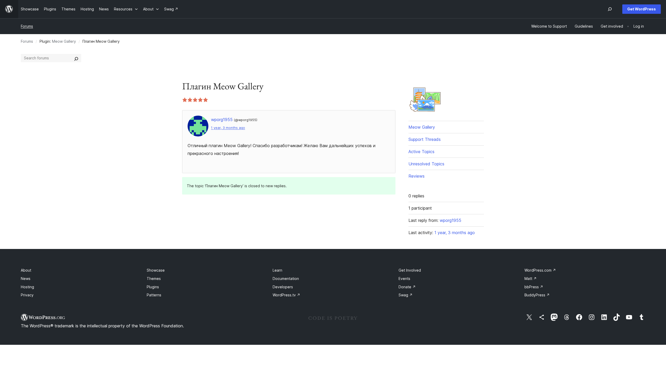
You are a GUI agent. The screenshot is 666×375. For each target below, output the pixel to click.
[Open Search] (610, 9)
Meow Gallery (64, 41)
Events (404, 278)
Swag (406, 295)
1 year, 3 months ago (228, 128)
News (25, 278)
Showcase (156, 270)
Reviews (416, 176)
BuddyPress (537, 295)
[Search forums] (76, 58)
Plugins (153, 287)
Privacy (27, 295)
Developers (283, 287)
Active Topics (421, 151)
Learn (277, 270)
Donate (407, 287)
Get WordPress (641, 9)
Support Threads (424, 139)
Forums (27, 26)
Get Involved (410, 270)
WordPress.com (540, 270)
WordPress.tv (286, 295)
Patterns (154, 295)
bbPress (533, 287)
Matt (530, 278)
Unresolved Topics (426, 163)
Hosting (27, 287)
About (26, 270)
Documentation (286, 278)
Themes (154, 278)
